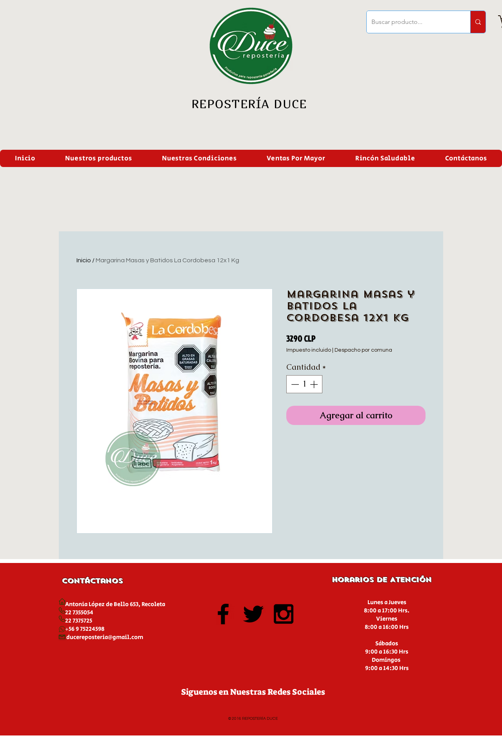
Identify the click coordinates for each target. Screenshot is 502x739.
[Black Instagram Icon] (283, 614)
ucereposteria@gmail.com (106, 637)
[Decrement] (294, 384)
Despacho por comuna (363, 350)
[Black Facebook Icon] (223, 614)
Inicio (83, 260)
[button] (98, 158)
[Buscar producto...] (478, 22)
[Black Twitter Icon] (253, 614)
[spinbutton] (304, 384)
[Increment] (314, 384)
